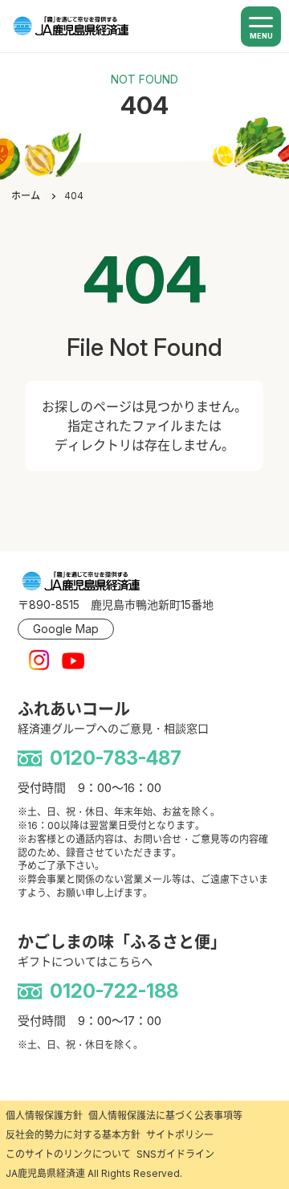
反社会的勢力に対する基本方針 (73, 1135)
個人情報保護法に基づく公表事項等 (165, 1115)
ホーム (25, 196)
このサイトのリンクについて (68, 1154)
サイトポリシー (180, 1135)
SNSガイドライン (175, 1154)
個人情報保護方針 (44, 1115)
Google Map (66, 628)
